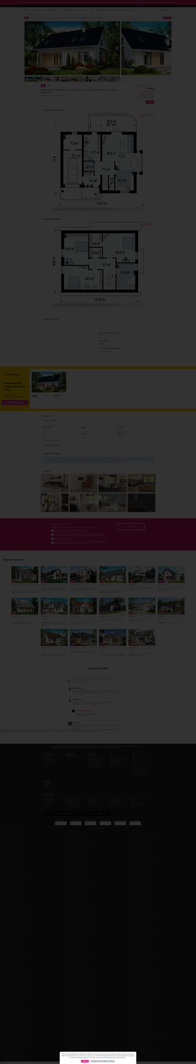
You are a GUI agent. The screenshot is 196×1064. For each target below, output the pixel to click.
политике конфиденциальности (80, 1057)
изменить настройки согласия (102, 1061)
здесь (124, 1057)
